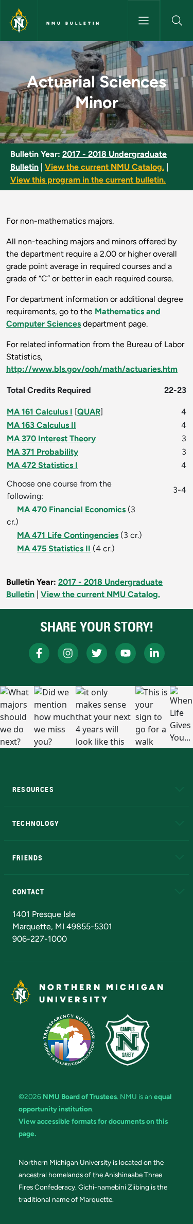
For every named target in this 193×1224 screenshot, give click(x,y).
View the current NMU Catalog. (104, 167)
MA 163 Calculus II (41, 425)
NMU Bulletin (73, 23)
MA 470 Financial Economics (71, 509)
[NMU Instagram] (68, 653)
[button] (177, 20)
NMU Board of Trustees (80, 1096)
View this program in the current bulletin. (88, 180)
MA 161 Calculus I (40, 412)
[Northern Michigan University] (19, 20)
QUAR (88, 412)
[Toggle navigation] (144, 20)
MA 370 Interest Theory (51, 438)
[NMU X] (96, 653)
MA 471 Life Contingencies (67, 535)
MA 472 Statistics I (42, 465)
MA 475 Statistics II (54, 548)
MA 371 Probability (42, 452)
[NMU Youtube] (125, 653)
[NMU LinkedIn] (154, 653)
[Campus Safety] (128, 1040)
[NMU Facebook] (39, 653)
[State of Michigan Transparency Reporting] (69, 1040)
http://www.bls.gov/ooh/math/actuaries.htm (92, 369)
